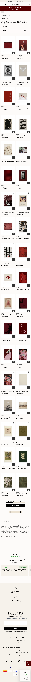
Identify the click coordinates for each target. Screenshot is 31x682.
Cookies (18, 647)
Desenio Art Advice (21, 637)
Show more (15, 505)
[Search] (5, 4)
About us (12, 637)
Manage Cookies (20, 655)
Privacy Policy (14, 631)
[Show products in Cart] (28, 4)
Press (13, 640)
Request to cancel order (22, 652)
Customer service (20, 640)
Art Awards (12, 654)
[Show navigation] (2, 4)
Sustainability (11, 645)
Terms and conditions (21, 645)
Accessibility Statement (9, 647)
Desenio (20, 678)
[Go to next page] (20, 512)
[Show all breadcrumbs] (2, 12)
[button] (25, 675)
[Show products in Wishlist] (25, 4)
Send (15, 628)
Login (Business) (11, 656)
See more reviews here (15, 579)
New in (17, 12)
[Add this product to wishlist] (13, 37)
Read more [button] (4, 26)
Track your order (20, 642)
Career (13, 642)
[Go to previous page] (10, 512)
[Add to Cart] (13, 53)
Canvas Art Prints (10, 12)
